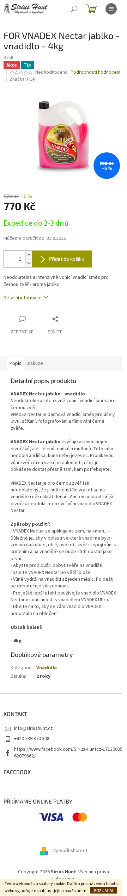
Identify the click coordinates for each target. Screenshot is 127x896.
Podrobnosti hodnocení (95, 72)
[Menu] (111, 9)
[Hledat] (74, 9)
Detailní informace (23, 298)
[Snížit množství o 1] (28, 263)
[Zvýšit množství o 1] (28, 255)
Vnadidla (46, 667)
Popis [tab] (16, 363)
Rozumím (103, 890)
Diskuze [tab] (34, 363)
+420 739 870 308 (31, 738)
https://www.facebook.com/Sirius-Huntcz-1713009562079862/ (68, 753)
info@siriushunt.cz (33, 728)
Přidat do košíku (66, 259)
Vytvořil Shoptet (70, 851)
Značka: (23, 79)
